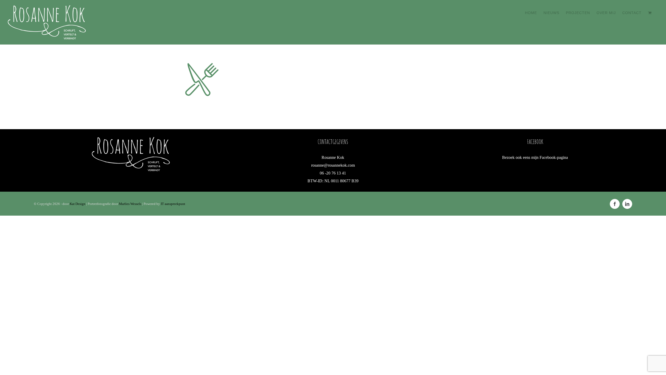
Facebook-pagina (554, 157)
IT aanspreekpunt (173, 204)
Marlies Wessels (130, 204)
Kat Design (78, 204)
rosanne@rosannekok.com (333, 165)
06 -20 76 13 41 (333, 173)
